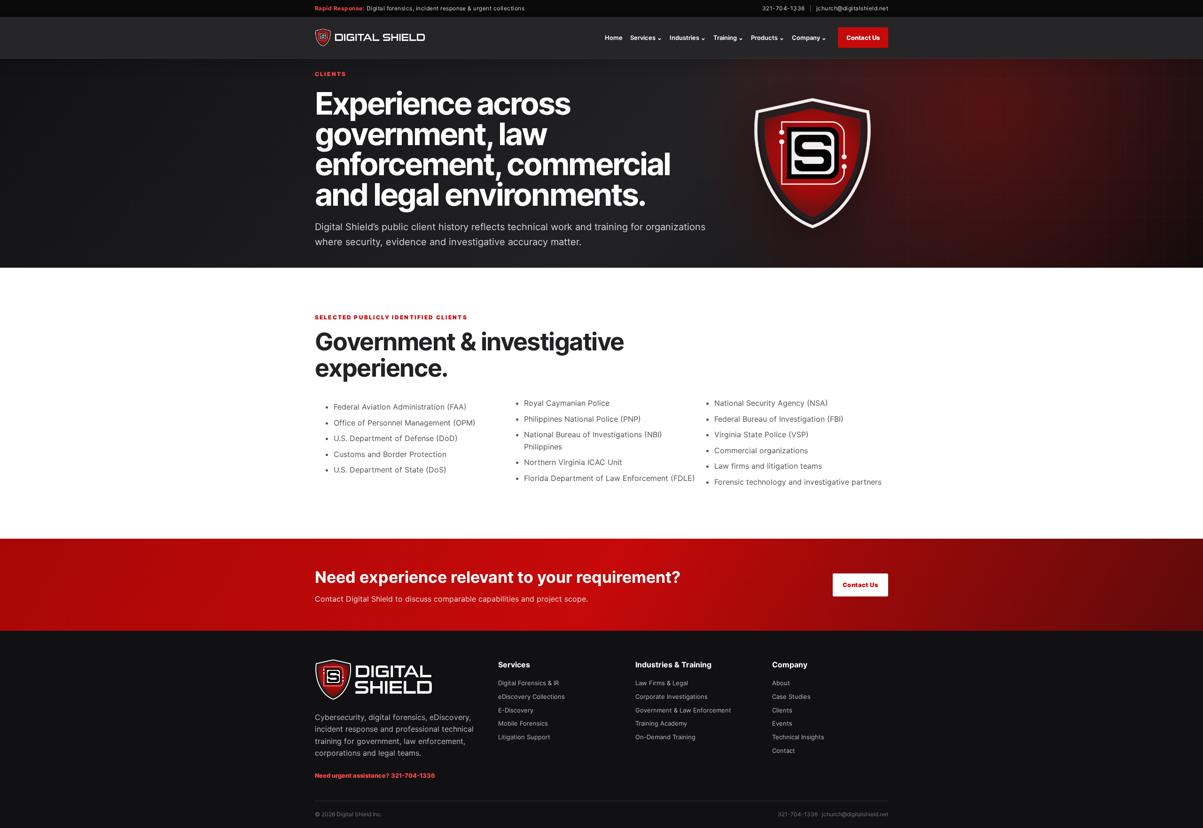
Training (728, 37)
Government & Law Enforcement (683, 710)
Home (614, 37)
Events (782, 723)
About (781, 683)
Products (767, 37)
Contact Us (863, 37)
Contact (783, 750)
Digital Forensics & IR (528, 683)
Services (646, 37)
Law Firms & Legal (661, 683)
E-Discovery (515, 710)
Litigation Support (524, 737)
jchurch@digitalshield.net (852, 8)
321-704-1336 (783, 8)
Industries (688, 37)
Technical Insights (798, 737)
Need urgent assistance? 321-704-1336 (375, 775)
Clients (782, 710)
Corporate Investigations (671, 696)
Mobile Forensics (523, 723)
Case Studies (791, 696)
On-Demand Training (665, 737)
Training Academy (661, 723)
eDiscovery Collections (531, 696)
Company (809, 37)
